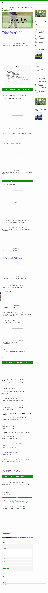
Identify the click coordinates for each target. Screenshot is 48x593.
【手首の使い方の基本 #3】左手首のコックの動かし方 (10, 33)
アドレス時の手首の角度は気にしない (11, 72)
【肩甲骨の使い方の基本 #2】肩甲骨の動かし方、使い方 (10, 447)
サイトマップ (37, 66)
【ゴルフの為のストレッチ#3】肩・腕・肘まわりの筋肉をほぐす (11, 471)
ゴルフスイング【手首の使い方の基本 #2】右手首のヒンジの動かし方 (12, 258)
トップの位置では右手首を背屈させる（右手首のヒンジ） (14, 73)
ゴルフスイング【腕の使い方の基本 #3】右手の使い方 (10, 257)
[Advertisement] (17, 57)
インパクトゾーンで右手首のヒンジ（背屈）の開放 (13, 76)
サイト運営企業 (5, 584)
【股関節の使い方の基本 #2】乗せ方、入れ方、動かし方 (10, 409)
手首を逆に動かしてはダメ (10, 75)
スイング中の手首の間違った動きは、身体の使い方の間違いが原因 (15, 77)
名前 (4, 558)
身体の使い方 (4, 10)
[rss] (44, 0)
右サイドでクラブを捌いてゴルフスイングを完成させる (10, 490)
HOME (36, 63)
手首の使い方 (7, 10)
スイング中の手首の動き (9, 71)
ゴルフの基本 (4, 2)
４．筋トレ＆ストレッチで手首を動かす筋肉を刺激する (13, 81)
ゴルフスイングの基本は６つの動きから (15, 500)
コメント (4, 548)
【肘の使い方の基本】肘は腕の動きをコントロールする (10, 452)
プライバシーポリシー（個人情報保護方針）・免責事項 (40, 70)
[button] (4, 537)
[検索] (45, 0)
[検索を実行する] (45, 21)
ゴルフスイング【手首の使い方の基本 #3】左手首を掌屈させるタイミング (13, 287)
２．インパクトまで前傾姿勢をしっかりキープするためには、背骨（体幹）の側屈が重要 (17, 79)
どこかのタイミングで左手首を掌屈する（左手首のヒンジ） (14, 74)
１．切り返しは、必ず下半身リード (11, 78)
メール (4, 561)
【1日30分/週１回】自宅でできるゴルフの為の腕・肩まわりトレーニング (13, 470)
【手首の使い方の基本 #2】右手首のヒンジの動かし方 (10, 32)
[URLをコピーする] (31, 537)
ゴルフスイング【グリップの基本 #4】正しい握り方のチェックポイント (12, 322)
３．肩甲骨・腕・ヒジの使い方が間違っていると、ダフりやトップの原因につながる (17, 80)
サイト (4, 564)
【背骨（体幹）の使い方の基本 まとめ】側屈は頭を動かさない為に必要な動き (13, 428)
